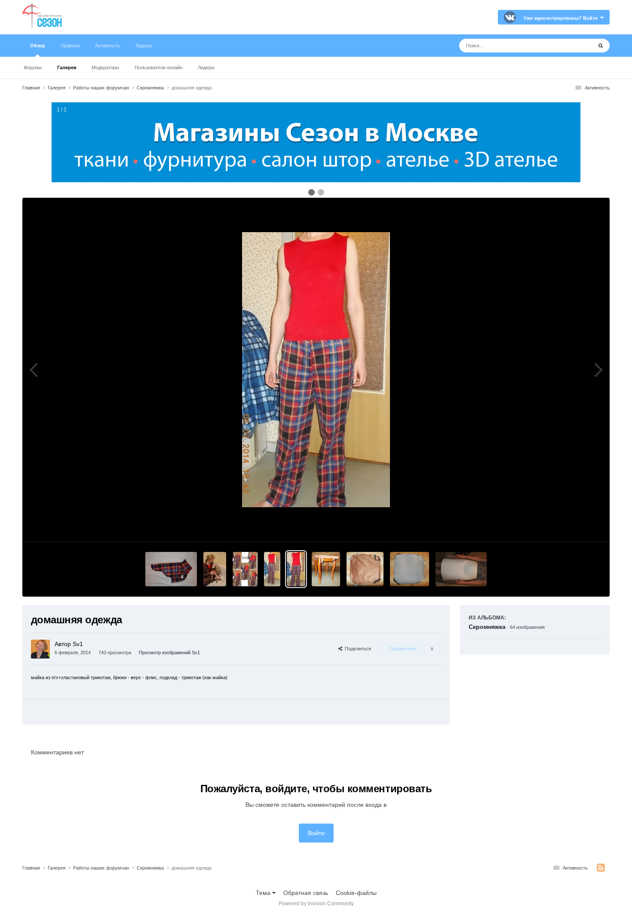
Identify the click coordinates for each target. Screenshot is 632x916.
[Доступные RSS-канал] (601, 868)
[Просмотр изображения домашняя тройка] (245, 569)
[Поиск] (601, 45)
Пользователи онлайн (158, 67)
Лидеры (206, 67)
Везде (572, 46)
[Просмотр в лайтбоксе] (316, 369)
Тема (264, 892)
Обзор (37, 45)
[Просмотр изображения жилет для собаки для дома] (214, 569)
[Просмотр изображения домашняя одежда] (272, 569)
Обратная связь (305, 892)
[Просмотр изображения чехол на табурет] (326, 569)
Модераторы (105, 67)
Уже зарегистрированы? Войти (562, 18)
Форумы (33, 67)
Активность (107, 45)
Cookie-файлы (356, 892)
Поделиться (356, 648)
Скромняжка (487, 626)
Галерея (66, 67)
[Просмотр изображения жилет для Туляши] (171, 569)
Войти (316, 833)
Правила (70, 45)
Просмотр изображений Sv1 (169, 652)
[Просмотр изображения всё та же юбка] (461, 569)
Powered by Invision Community (316, 904)
